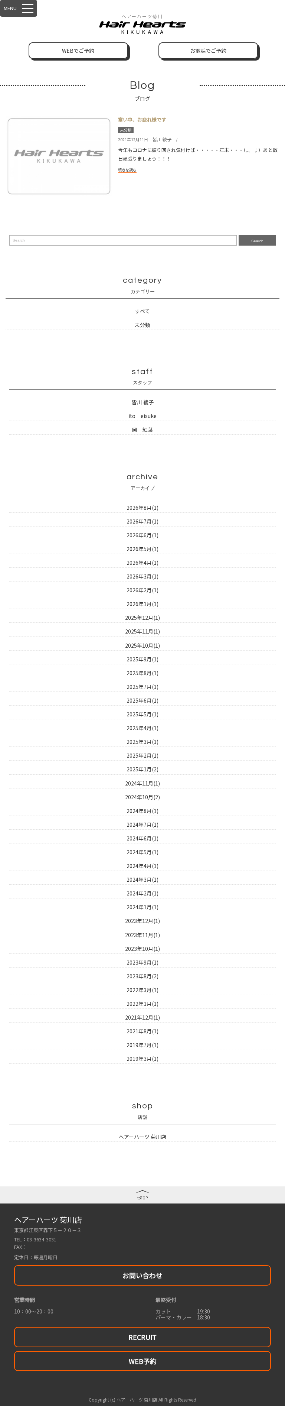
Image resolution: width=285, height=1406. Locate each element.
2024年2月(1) (142, 893)
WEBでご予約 (78, 50)
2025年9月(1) (142, 659)
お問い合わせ (142, 1275)
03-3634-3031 (41, 1239)
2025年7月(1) (142, 686)
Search (257, 241)
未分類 (125, 130)
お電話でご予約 (208, 50)
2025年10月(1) (142, 645)
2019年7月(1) (142, 1045)
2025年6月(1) (142, 700)
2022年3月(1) (142, 990)
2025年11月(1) (142, 631)
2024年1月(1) (142, 907)
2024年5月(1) (142, 852)
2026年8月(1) (142, 507)
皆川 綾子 (162, 139)
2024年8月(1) (142, 810)
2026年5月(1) (142, 549)
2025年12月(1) (142, 617)
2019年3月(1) (142, 1058)
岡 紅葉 (142, 429)
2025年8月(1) (142, 673)
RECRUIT (142, 1337)
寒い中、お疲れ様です (142, 119)
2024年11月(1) (142, 783)
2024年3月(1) (142, 879)
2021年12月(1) (142, 1017)
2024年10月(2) (142, 797)
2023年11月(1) (142, 935)
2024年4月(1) (142, 865)
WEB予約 (143, 1361)
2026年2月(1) (142, 590)
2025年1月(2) (142, 769)
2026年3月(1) (142, 576)
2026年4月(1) (142, 562)
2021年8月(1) (142, 1031)
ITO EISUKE (142, 415)
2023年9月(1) (142, 962)
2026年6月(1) (142, 535)
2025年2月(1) (142, 755)
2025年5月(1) (142, 714)
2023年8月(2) (142, 976)
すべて (142, 311)
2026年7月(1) (142, 521)
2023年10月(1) (142, 948)
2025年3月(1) (142, 741)
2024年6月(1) (142, 838)
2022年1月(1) (142, 1003)
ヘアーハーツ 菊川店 (142, 1136)
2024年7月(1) (142, 824)
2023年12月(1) (142, 920)
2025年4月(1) (142, 728)
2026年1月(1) (142, 604)
